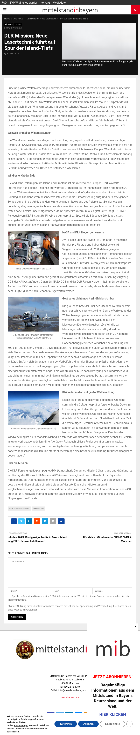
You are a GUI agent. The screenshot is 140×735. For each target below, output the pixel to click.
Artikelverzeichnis (70, 697)
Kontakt (45, 2)
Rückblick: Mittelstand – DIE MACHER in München (107, 539)
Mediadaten (60, 2)
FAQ (4, 2)
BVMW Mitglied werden (24, 2)
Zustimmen (66, 724)
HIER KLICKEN (112, 714)
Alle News (8, 24)
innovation (38, 508)
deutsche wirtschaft (19, 508)
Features (18, 24)
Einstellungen (21, 725)
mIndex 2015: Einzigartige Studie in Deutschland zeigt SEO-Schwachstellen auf (37, 539)
